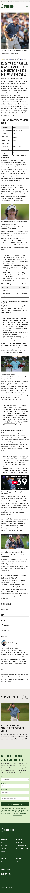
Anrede (3, 776)
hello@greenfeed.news (22, 862)
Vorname (3, 783)
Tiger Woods (14, 582)
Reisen (3, 851)
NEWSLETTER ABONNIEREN (15, 804)
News (2, 843)
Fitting (10, 1)
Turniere (3, 848)
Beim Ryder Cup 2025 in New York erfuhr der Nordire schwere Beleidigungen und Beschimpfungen (16, 421)
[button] (27, 6)
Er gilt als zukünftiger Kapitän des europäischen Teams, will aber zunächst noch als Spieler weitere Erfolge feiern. (14, 397)
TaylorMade (13, 465)
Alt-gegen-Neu (27, 1)
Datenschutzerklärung (18, 815)
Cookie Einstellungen (22, 848)
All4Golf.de (5, 1)
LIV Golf (5, 521)
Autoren (3, 862)
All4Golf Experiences (18, 1)
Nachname (4, 789)
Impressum (19, 843)
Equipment (4, 845)
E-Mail (2, 796)
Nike (18, 459)
